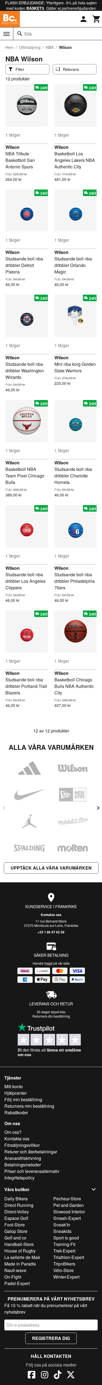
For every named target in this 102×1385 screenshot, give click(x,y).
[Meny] (6, 33)
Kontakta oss (51, 914)
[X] (70, 1375)
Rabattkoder (16, 1112)
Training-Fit (64, 1244)
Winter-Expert (66, 1277)
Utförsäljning (30, 47)
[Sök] (20, 33)
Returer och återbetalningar (30, 1151)
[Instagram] (44, 1375)
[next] (98, 808)
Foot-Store (14, 1225)
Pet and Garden (68, 1205)
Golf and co (15, 1238)
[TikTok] (57, 1375)
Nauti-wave (15, 1270)
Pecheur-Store (67, 1198)
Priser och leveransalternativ (31, 1171)
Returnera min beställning (29, 1106)
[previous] (4, 808)
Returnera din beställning (51, 1016)
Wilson (12, 147)
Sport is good (66, 1238)
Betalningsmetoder (22, 1164)
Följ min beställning (23, 1099)
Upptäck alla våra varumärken (51, 868)
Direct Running (18, 1205)
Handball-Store (19, 1244)
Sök (28, 34)
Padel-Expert (17, 1283)
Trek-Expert (64, 1251)
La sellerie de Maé (22, 1257)
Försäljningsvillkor (22, 1145)
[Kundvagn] (96, 19)
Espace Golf (16, 1218)
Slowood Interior (69, 1211)
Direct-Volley (16, 1211)
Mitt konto (13, 1086)
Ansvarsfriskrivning (22, 1158)
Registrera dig (51, 1338)
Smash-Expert (67, 1218)
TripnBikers (64, 1264)
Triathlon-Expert (68, 1257)
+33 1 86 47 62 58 (51, 932)
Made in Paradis (20, 1264)
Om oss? (12, 1132)
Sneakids (62, 1231)
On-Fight (12, 1277)
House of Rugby (20, 1251)
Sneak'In (61, 1225)
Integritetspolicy (19, 1178)
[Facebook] (31, 1375)
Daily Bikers (16, 1198)
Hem (9, 47)
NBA (50, 47)
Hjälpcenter (15, 1093)
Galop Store (15, 1231)
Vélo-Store (63, 1270)
